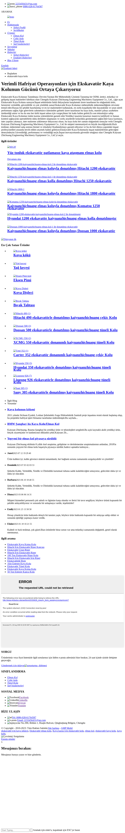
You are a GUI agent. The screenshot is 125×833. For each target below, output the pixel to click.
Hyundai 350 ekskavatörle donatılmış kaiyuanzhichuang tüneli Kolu (62, 368)
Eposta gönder (8, 739)
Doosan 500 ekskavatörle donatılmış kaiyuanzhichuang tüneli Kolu (65, 330)
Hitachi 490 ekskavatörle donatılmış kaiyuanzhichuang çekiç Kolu (65, 317)
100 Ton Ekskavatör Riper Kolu (22, 555)
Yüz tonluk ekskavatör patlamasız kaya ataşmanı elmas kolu (54, 153)
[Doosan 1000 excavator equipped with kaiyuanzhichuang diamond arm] (42, 226)
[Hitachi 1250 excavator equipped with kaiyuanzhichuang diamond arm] (42, 176)
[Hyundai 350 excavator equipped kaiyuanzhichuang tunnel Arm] (22, 363)
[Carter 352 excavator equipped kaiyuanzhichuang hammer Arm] (20, 350)
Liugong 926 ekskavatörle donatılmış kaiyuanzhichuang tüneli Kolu (61, 381)
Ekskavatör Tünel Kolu (18, 566)
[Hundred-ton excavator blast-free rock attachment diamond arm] (11, 147)
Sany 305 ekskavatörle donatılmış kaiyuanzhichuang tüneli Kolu (63, 392)
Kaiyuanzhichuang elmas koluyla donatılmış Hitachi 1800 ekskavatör (61, 193)
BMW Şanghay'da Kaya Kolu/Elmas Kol (33, 423)
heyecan (22, 703)
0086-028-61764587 (33, 6)
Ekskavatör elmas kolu (40, 731)
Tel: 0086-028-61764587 (24, 717)
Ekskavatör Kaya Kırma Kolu (21, 544)
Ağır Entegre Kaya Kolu (19, 563)
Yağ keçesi (21, 267)
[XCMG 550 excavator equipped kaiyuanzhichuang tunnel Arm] (22, 338)
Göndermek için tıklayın (13, 665)
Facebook (24, 697)
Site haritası (53, 728)
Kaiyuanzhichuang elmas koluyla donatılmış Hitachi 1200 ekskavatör (61, 168)
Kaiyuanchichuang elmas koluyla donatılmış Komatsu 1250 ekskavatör (53, 207)
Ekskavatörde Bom (16, 561)
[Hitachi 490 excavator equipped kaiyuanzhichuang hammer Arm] (21, 313)
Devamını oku (14, 159)
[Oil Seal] (19, 263)
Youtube (22, 705)
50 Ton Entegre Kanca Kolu (21, 572)
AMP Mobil (67, 728)
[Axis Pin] (22, 276)
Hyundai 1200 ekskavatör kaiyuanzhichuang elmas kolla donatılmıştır (62, 218)
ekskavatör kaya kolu (105, 731)
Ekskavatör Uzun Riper (18, 550)
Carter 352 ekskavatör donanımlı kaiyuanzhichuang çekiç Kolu (62, 355)
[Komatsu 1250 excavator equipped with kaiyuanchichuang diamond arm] (42, 201)
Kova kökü (21, 255)
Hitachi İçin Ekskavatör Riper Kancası (25, 547)
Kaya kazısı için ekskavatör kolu (68, 731)
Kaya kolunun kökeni (21, 409)
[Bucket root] (20, 251)
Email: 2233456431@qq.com (31, 720)
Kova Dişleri (23, 292)
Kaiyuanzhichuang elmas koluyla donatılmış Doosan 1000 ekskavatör (61, 231)
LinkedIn (23, 700)
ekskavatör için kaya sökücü (14, 731)
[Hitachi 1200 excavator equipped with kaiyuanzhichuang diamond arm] (42, 164)
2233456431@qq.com (26, 3)
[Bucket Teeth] (20, 288)
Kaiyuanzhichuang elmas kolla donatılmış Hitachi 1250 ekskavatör (59, 181)
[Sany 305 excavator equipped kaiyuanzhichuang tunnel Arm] (20, 388)
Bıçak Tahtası (24, 305)
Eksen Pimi (22, 280)
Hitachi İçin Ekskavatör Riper (21, 552)
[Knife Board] (21, 301)
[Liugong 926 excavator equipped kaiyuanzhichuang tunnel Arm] (22, 375)
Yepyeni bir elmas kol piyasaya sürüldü (32, 438)
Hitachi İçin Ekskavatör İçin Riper (23, 558)
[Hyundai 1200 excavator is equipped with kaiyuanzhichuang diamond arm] (44, 214)
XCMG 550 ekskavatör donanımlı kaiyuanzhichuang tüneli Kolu (63, 342)
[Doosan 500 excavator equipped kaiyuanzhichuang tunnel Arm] (22, 326)
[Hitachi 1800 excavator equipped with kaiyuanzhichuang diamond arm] (15, 189)
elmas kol (89, 731)
